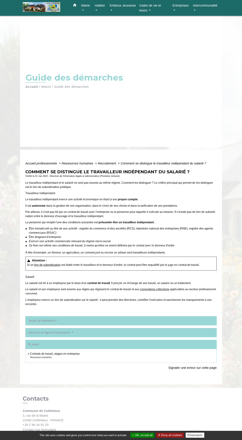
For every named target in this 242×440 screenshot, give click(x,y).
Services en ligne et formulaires (49, 332)
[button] (75, 6)
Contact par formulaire (39, 430)
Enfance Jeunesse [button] (123, 5)
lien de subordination (47, 264)
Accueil (32, 86)
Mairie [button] (85, 5)
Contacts (36, 398)
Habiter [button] (100, 5)
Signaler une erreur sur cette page (192, 368)
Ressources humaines (78, 163)
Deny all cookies (171, 435)
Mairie (46, 86)
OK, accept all (143, 435)
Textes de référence (41, 320)
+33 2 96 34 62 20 (36, 425)
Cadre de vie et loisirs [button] (150, 8)
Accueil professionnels (41, 163)
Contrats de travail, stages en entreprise (55, 353)
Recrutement (107, 163)
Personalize (194, 435)
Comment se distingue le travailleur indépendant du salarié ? (163, 163)
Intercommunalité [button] (205, 5)
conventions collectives (154, 289)
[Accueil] (45, 7)
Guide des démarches (71, 86)
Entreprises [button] (181, 5)
